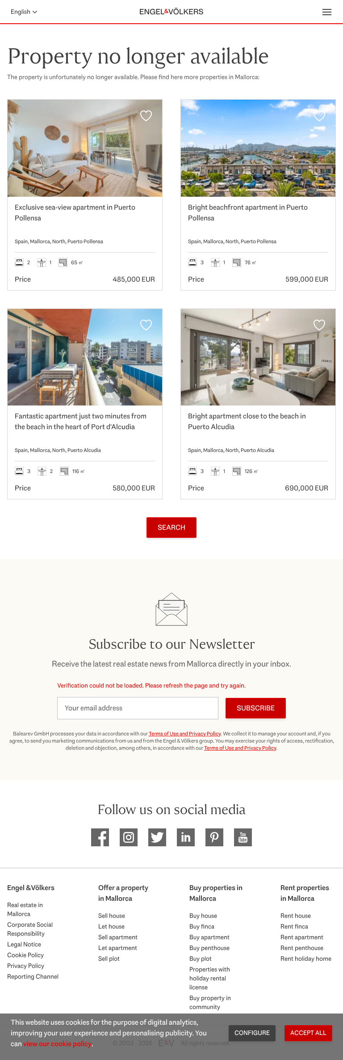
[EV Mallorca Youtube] (243, 837)
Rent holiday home (305, 958)
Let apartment (117, 948)
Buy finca (201, 926)
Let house (111, 926)
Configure (252, 1033)
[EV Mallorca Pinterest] (214, 837)
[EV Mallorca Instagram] (129, 837)
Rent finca (294, 926)
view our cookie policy (57, 1043)
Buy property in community (210, 1002)
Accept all (308, 1033)
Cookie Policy (25, 955)
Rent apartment (301, 937)
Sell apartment (118, 937)
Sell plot (109, 958)
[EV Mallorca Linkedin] (186, 837)
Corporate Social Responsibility (30, 929)
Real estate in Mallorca (25, 909)
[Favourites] (146, 116)
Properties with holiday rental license (209, 978)
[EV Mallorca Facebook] (100, 837)
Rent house (295, 916)
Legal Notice (24, 944)
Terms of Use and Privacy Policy (185, 733)
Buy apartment (209, 937)
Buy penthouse (209, 948)
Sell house (111, 916)
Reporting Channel (33, 976)
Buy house (203, 916)
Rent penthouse (301, 948)
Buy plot (200, 958)
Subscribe (256, 708)
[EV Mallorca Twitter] (157, 837)
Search (171, 527)
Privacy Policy (25, 966)
